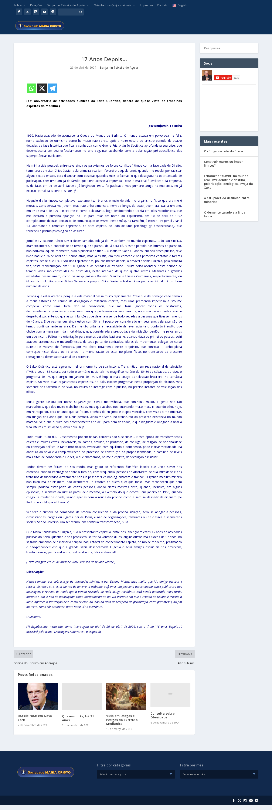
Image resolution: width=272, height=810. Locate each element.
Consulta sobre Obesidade (162, 715)
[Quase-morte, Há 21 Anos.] (82, 696)
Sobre (18, 5)
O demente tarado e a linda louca (224, 214)
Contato (162, 5)
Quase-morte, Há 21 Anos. (78, 718)
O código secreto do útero (223, 151)
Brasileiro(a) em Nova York (35, 718)
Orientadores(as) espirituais (113, 5)
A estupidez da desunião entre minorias (226, 200)
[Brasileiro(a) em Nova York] (38, 696)
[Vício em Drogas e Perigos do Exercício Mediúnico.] (126, 696)
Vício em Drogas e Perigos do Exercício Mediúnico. (122, 719)
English (182, 5)
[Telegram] (52, 88)
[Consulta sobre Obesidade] (170, 695)
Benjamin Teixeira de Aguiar (66, 5)
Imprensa (146, 5)
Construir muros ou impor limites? (223, 163)
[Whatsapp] (31, 88)
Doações (36, 5)
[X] (42, 88)
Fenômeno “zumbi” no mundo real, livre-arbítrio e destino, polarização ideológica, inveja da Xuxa (228, 182)
